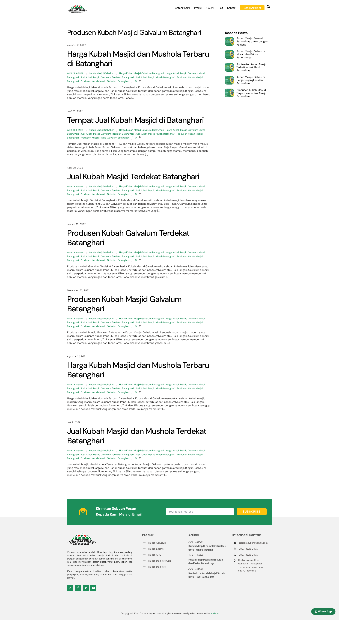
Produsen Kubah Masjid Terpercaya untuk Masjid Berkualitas (251, 93)
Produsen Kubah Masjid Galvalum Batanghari (105, 81)
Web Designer (75, 73)
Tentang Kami (182, 7)
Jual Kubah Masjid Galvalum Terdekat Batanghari (107, 77)
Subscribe (251, 511)
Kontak (231, 7)
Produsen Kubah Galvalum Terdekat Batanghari (128, 238)
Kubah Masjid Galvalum (101, 73)
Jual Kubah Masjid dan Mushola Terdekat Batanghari (136, 436)
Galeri (210, 7)
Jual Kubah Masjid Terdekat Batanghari (133, 176)
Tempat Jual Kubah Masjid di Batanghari (135, 120)
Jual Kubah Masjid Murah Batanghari (155, 77)
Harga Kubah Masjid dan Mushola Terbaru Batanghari (138, 370)
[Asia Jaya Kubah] (77, 11)
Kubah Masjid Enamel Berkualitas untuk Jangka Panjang (251, 41)
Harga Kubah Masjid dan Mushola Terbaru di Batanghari (138, 59)
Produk (198, 7)
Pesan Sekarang (252, 7)
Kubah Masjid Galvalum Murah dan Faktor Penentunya (250, 54)
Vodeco (214, 613)
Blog (220, 7)
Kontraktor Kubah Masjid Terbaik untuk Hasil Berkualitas (251, 67)
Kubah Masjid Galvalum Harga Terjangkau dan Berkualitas (250, 80)
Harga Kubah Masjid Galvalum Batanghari (141, 73)
